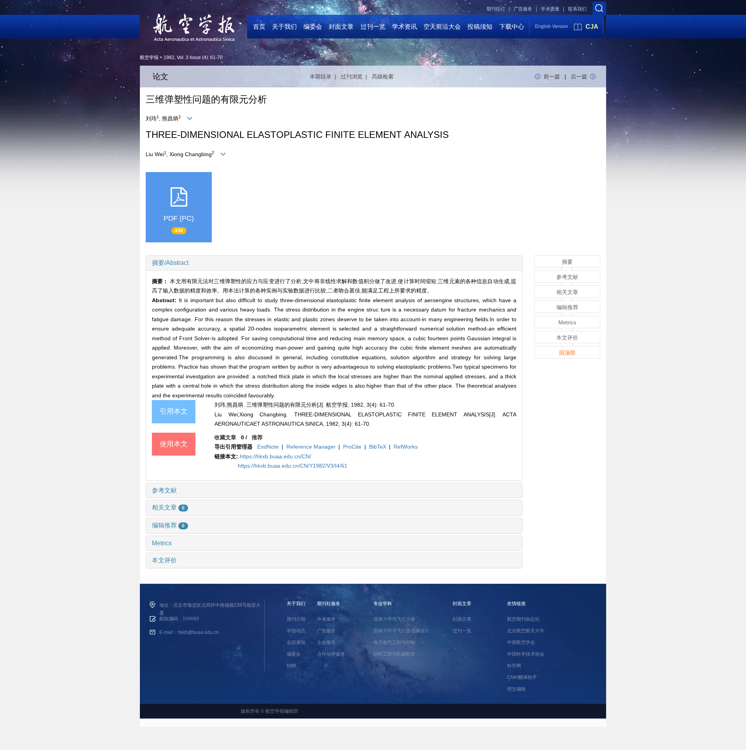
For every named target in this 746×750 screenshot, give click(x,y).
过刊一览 (373, 26)
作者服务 (326, 619)
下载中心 (511, 26)
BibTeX (377, 447)
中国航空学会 (521, 642)
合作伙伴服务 (331, 654)
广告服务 (326, 630)
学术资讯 (404, 26)
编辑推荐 (168, 525)
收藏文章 (225, 437)
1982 (169, 57)
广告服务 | (525, 9)
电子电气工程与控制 (394, 642)
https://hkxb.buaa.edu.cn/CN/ (275, 456)
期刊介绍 (296, 619)
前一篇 (552, 76)
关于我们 (284, 26)
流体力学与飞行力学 (394, 619)
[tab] (334, 263)
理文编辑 (516, 689)
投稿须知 (479, 26)
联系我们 (577, 9)
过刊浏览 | (355, 76)
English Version (551, 26)
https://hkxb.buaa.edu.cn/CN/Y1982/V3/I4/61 (292, 466)
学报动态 (296, 630)
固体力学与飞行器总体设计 (401, 630)
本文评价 (164, 560)
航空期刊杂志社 (523, 619)
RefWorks (406, 447)
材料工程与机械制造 (394, 654)
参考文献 (164, 490)
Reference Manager (311, 447)
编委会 (312, 26)
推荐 (257, 437)
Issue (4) (199, 57)
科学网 (514, 665)
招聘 (291, 665)
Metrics (162, 543)
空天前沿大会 (442, 26)
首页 (259, 26)
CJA (592, 26)
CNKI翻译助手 (522, 677)
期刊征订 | (498, 9)
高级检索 (383, 76)
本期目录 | (324, 76)
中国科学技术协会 (525, 654)
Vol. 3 (182, 57)
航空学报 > (151, 57)
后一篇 (579, 76)
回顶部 (567, 353)
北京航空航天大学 (525, 630)
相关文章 (168, 507)
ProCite (352, 447)
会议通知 (296, 642)
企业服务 (326, 642)
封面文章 (341, 26)
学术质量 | (552, 9)
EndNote (268, 447)
